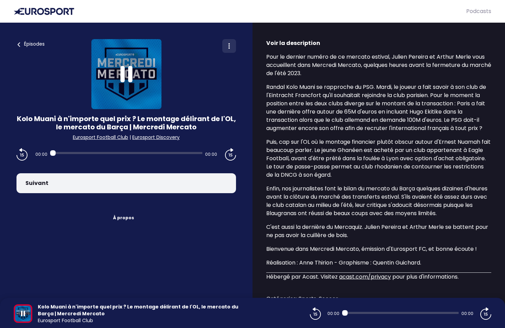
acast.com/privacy (365, 277)
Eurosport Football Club (100, 137)
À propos (123, 218)
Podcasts (478, 11)
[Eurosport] (240, 11)
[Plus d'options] (229, 46)
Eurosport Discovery (156, 137)
